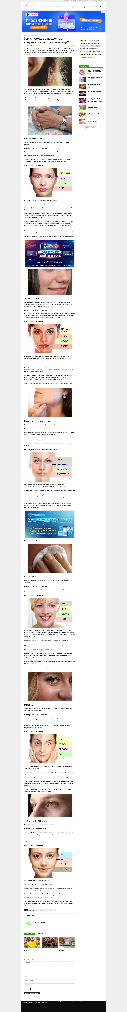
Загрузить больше (90, 127)
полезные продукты (43, 910)
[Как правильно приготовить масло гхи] (32, 942)
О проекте (73, 1)
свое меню (60, 903)
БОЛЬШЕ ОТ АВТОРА (41, 933)
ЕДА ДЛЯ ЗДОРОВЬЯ (33, 910)
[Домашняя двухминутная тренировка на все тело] (82, 107)
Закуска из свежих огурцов (94, 113)
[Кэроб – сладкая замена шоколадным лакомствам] (82, 72)
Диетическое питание (90, 7)
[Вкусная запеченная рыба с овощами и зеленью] (82, 86)
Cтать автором (98, 1)
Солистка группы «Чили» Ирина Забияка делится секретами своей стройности (94, 100)
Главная (66, 1)
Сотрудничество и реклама (85, 1)
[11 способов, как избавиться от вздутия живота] (82, 121)
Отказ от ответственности (97, 1003)
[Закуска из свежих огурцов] (82, 114)
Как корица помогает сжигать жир (50, 949)
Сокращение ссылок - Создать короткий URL (72, 1001)
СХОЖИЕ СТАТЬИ (29, 933)
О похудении (58, 7)
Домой (25, 35)
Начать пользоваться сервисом (88, 57)
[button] (101, 7)
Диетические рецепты (46, 7)
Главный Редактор (30, 45)
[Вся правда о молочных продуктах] (67, 942)
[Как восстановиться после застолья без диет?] (82, 93)
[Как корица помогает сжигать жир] (50, 942)
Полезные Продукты (33, 35)
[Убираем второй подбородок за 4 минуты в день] (82, 79)
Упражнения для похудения (73, 7)
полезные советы (52, 910)
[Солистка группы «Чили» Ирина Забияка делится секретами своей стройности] (82, 100)
